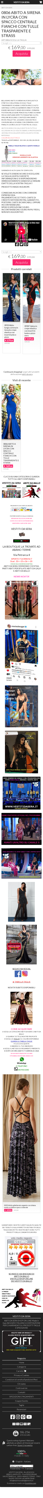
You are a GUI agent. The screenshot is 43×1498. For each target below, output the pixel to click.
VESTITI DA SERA (21, 2)
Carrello (20, 1371)
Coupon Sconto (21, 1401)
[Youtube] (29, 1418)
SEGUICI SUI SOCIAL (21, 969)
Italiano (27, 1461)
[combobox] (21, 43)
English (19, 1461)
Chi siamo (21, 1384)
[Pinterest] (23, 1418)
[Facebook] (12, 1418)
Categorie (21, 1367)
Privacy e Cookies (21, 1375)
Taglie (21, 1405)
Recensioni (21, 1409)
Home (21, 1362)
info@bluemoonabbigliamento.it (21, 1480)
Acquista (21, 53)
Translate (29, 1468)
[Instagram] (18, 1418)
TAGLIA (16, 1039)
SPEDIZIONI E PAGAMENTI (21, 1396)
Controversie (21, 1388)
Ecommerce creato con (21, 1483)
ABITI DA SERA (6, 8)
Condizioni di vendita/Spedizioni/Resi (21, 1379)
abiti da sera (27, 374)
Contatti (21, 1392)
